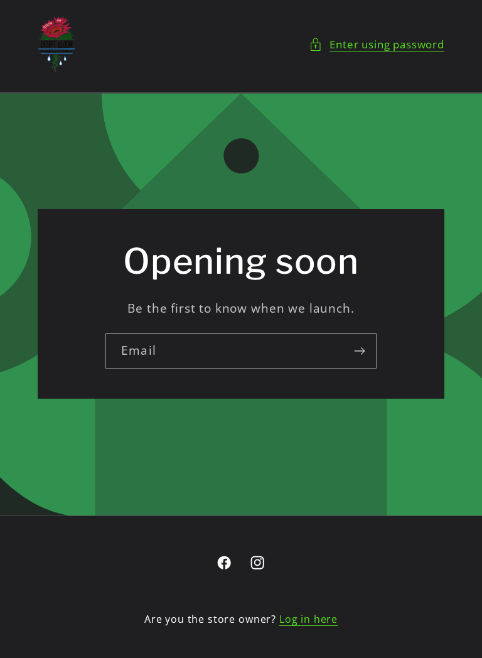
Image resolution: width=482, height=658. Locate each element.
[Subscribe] (359, 351)
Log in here (308, 619)
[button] (376, 44)
